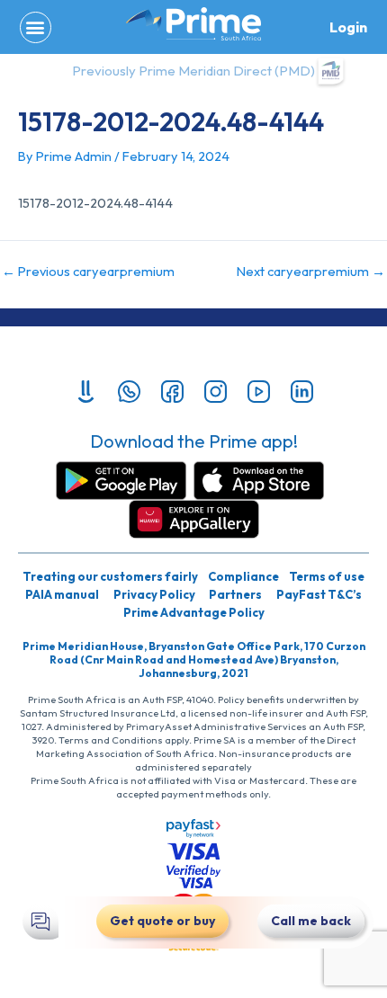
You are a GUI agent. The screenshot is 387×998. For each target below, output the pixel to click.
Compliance (243, 576)
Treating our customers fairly (110, 576)
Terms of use (326, 576)
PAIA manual (62, 594)
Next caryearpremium (311, 272)
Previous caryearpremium (88, 272)
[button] (35, 27)
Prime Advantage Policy (194, 612)
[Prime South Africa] (193, 24)
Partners (235, 594)
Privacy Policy (154, 594)
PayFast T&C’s (319, 594)
